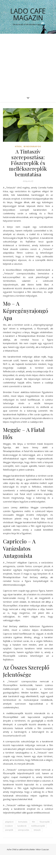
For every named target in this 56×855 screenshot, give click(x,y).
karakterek (21, 826)
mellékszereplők (38, 826)
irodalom (9, 826)
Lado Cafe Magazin (28, 14)
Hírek (18, 146)
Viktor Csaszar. (42, 849)
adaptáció (9, 822)
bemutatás (22, 822)
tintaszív (37, 830)
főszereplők (45, 822)
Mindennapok (32, 146)
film (33, 822)
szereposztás (23, 830)
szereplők (9, 830)
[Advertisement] (28, 63)
